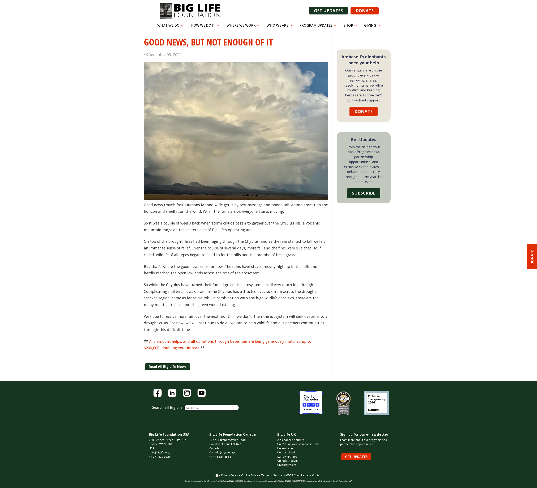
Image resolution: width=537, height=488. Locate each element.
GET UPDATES (328, 10)
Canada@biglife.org (222, 452)
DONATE (365, 10)
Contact (317, 475)
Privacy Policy (229, 475)
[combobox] (211, 408)
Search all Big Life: (168, 407)
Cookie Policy (249, 475)
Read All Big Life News (167, 366)
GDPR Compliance (297, 475)
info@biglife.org (159, 452)
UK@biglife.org (286, 465)
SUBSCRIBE (363, 193)
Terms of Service (272, 475)
